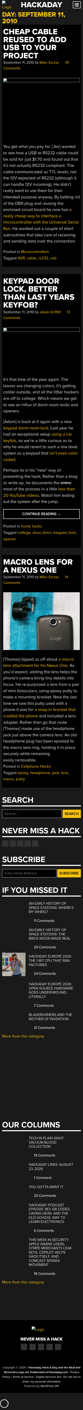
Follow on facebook (5, 843)
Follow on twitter (13, 843)
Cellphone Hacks (36, 766)
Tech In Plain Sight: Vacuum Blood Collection (46, 1142)
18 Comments (44, 1273)
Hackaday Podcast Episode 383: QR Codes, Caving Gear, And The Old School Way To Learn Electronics (49, 1213)
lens (64, 772)
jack (55, 772)
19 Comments (44, 1155)
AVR (21, 258)
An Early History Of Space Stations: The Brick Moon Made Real (50, 934)
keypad (60, 532)
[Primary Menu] (77, 4)
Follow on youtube (20, 843)
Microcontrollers (35, 251)
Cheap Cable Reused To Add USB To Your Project (34, 44)
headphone (40, 772)
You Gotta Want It (46, 1187)
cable (31, 258)
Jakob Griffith (50, 312)
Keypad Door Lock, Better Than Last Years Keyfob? (38, 293)
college (24, 532)
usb (53, 258)
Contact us (35, 843)
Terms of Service (23, 1377)
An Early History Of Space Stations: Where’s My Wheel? (51, 907)
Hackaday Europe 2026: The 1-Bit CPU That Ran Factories (50, 960)
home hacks (31, 526)
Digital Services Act (48, 1377)
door (36, 532)
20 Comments (44, 947)
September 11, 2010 (18, 62)
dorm (47, 532)
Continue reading (48, 515)
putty (20, 779)
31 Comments (44, 1028)
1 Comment (42, 1178)
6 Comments (43, 1230)
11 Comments (43, 921)
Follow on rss (27, 843)
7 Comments (43, 1005)
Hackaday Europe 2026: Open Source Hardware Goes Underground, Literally (51, 990)
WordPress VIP (49, 1386)
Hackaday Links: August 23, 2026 (51, 1166)
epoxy (23, 772)
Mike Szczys (49, 62)
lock (72, 532)
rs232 (43, 258)
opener (9, 539)
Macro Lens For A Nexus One (38, 566)
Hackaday (41, 4)
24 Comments (44, 973)
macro (8, 779)
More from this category (23, 1036)
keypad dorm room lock (25, 428)
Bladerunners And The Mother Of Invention (50, 1017)
